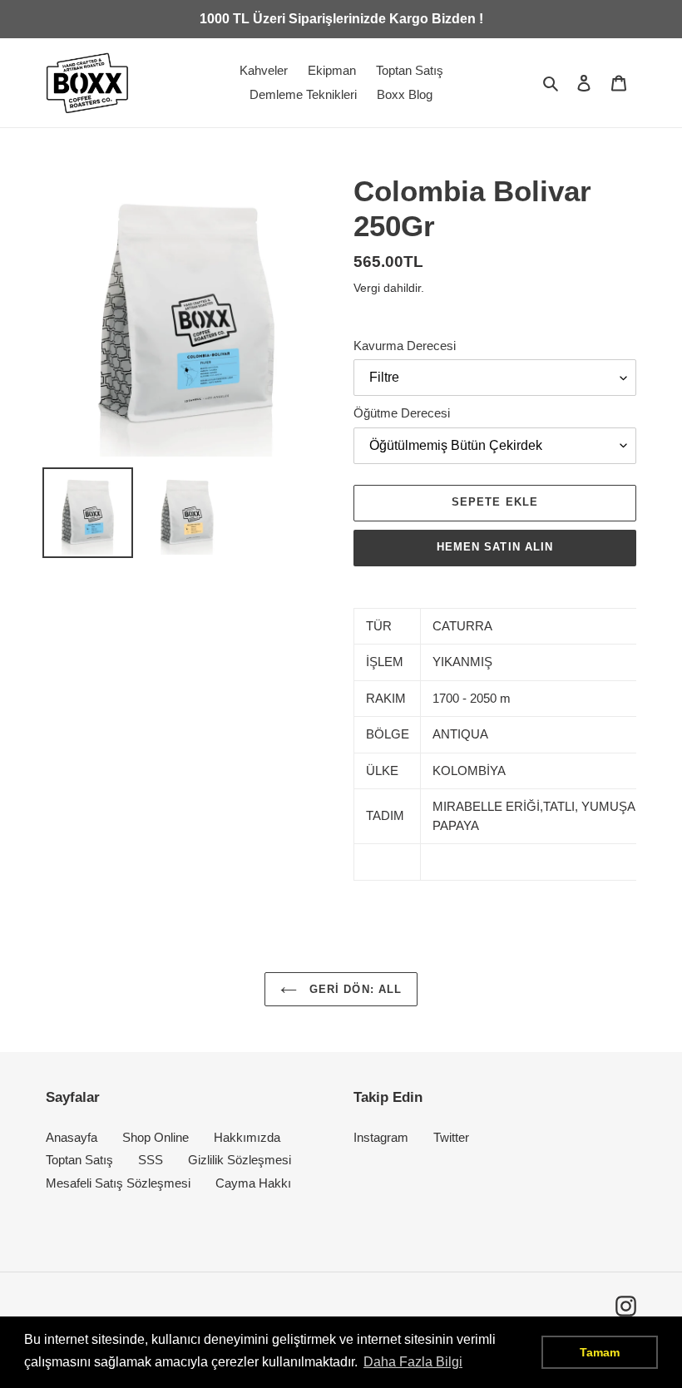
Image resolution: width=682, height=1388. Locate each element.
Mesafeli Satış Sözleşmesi (118, 1183)
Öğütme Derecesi (401, 413)
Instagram (380, 1137)
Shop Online (155, 1137)
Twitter (451, 1137)
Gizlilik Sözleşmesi (239, 1160)
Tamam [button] (600, 1352)
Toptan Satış (79, 1160)
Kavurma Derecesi (404, 345)
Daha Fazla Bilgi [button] (412, 1362)
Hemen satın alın (495, 547)
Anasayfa (71, 1137)
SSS (150, 1160)
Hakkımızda (247, 1137)
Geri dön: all (353, 989)
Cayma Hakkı (253, 1183)
